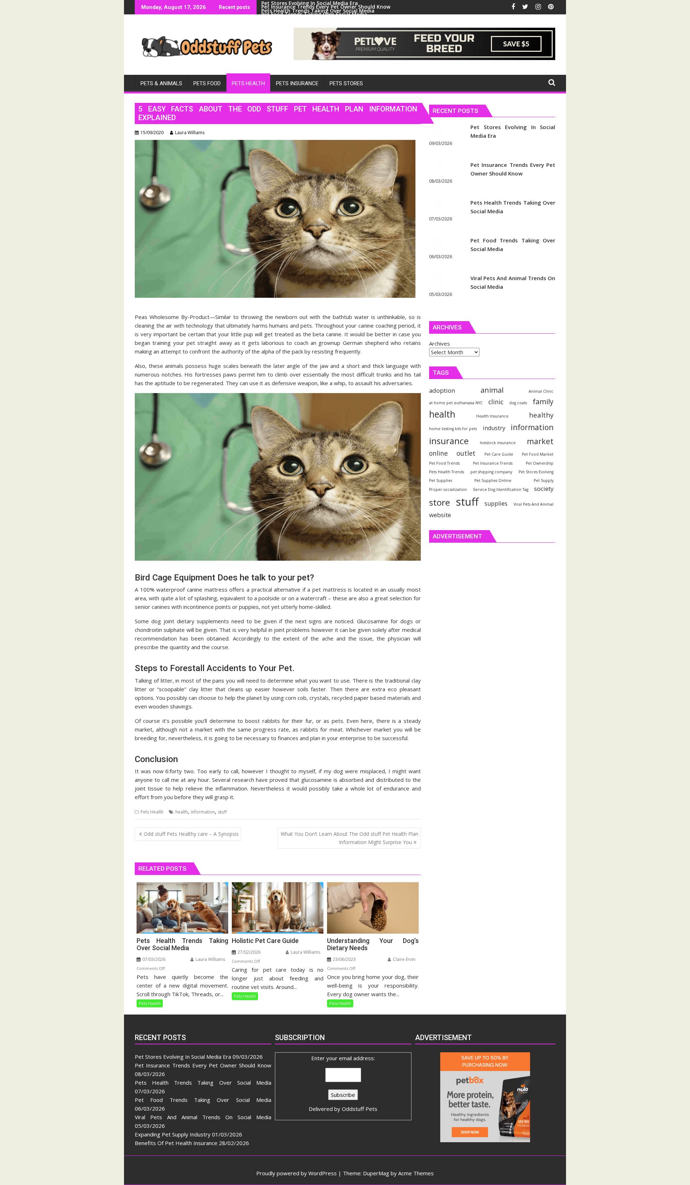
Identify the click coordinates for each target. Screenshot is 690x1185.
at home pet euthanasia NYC (456, 402)
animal (491, 390)
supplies (495, 503)
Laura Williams (189, 132)
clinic (495, 401)
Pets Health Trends (446, 471)
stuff (222, 812)
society (543, 488)
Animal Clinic (541, 391)
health (181, 812)
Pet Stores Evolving (536, 471)
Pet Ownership (539, 463)
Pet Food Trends (444, 463)
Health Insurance (492, 416)
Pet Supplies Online (492, 480)
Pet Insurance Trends (492, 463)
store (439, 502)
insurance (449, 441)
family (543, 401)
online (438, 453)
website (440, 515)
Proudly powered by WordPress (296, 1173)
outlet (465, 452)
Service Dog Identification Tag (500, 489)
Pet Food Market (537, 454)
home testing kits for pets (453, 428)
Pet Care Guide (498, 454)
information (203, 812)
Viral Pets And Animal (533, 504)
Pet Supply (543, 480)
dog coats (518, 402)
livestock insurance (498, 442)
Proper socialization (448, 489)
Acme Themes (416, 1173)
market (540, 441)
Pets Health (152, 812)
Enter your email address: (343, 1083)
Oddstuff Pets (359, 1108)
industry (494, 428)
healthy (541, 414)
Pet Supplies (440, 480)
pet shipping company (491, 471)
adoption (442, 390)
